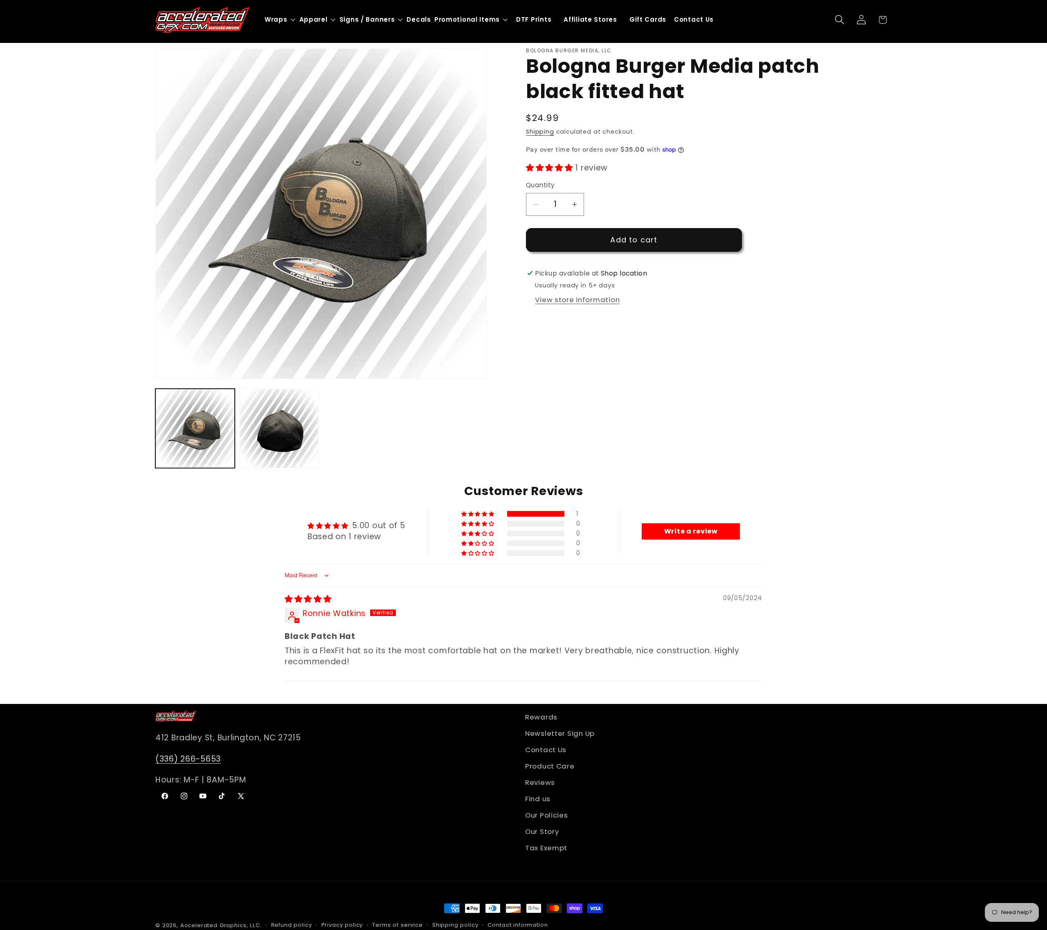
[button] (839, 20)
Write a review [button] (691, 531)
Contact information (518, 925)
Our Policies (546, 815)
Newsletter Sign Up (560, 733)
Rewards (541, 717)
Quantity (540, 185)
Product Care (550, 766)
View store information (577, 300)
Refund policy (291, 925)
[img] (308, 599)
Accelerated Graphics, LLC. (221, 925)
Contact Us (545, 750)
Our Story (542, 831)
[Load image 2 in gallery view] (279, 428)
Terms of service (397, 925)
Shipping (540, 132)
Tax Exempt (546, 848)
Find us (537, 799)
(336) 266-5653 (188, 758)
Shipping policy (455, 925)
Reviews (540, 782)
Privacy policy (342, 925)
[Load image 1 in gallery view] (195, 428)
